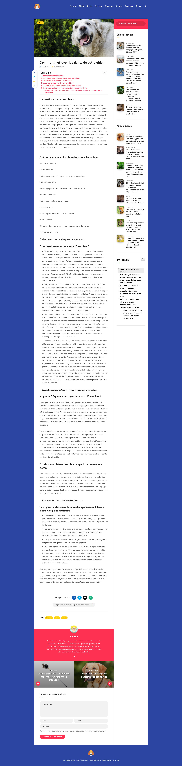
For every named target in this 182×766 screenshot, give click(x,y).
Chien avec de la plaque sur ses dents (57, 81)
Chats (81, 6)
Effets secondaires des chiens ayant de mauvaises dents (65, 88)
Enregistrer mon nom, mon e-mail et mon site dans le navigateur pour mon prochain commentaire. (75, 731)
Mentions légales (95, 760)
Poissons (109, 6)
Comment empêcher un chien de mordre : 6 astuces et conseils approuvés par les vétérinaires (135, 227)
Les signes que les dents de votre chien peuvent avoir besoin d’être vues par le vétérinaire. (73, 91)
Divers (138, 6)
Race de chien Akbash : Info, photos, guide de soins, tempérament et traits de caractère (135, 140)
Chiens (89, 6)
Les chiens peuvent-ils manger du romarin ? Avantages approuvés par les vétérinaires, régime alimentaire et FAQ (135, 170)
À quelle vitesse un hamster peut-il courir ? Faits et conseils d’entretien (135, 110)
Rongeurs (129, 6)
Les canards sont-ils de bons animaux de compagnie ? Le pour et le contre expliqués (135, 62)
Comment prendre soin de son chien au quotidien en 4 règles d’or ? (135, 213)
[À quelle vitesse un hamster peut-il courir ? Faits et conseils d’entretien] (120, 107)
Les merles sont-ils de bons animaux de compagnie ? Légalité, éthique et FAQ (134, 48)
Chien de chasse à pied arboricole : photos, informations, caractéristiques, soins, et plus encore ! (135, 187)
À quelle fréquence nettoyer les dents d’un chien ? (62, 86)
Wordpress (115, 760)
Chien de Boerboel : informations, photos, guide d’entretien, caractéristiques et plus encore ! (135, 154)
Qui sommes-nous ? (82, 760)
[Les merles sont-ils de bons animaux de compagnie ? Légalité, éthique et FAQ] (120, 45)
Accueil (73, 6)
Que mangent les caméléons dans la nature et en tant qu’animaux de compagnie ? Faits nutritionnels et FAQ (134, 95)
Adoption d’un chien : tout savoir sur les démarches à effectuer (135, 201)
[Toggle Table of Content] (104, 72)
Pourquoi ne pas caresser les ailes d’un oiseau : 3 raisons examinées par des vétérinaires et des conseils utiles (135, 77)
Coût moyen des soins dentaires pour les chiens (61, 78)
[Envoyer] (143, 23)
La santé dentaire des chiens (53, 76)
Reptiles (119, 6)
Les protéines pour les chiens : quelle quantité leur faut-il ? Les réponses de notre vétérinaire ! (135, 242)
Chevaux (98, 6)
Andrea (74, 636)
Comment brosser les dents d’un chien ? (58, 83)
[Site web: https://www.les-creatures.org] (74, 657)
